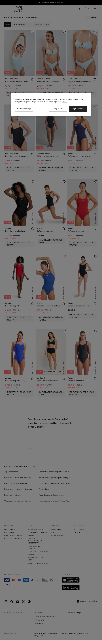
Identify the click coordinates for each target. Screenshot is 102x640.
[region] (51, 104)
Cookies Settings (24, 109)
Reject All (58, 109)
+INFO (64, 102)
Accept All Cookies (77, 109)
